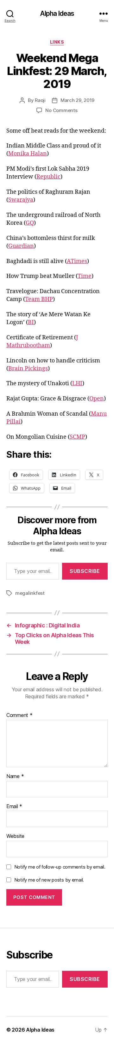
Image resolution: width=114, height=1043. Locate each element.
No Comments (61, 110)
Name (15, 776)
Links (57, 42)
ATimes (77, 261)
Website (15, 836)
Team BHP (39, 299)
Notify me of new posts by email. (49, 880)
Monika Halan (27, 153)
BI (31, 322)
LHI (77, 383)
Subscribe (85, 571)
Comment (19, 715)
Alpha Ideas (57, 13)
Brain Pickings (28, 368)
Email (14, 806)
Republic (48, 176)
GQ (30, 223)
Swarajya (20, 200)
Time (85, 276)
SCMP (77, 437)
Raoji (40, 100)
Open (96, 398)
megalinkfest (30, 593)
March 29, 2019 (77, 100)
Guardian (21, 246)
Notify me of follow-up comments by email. (59, 867)
